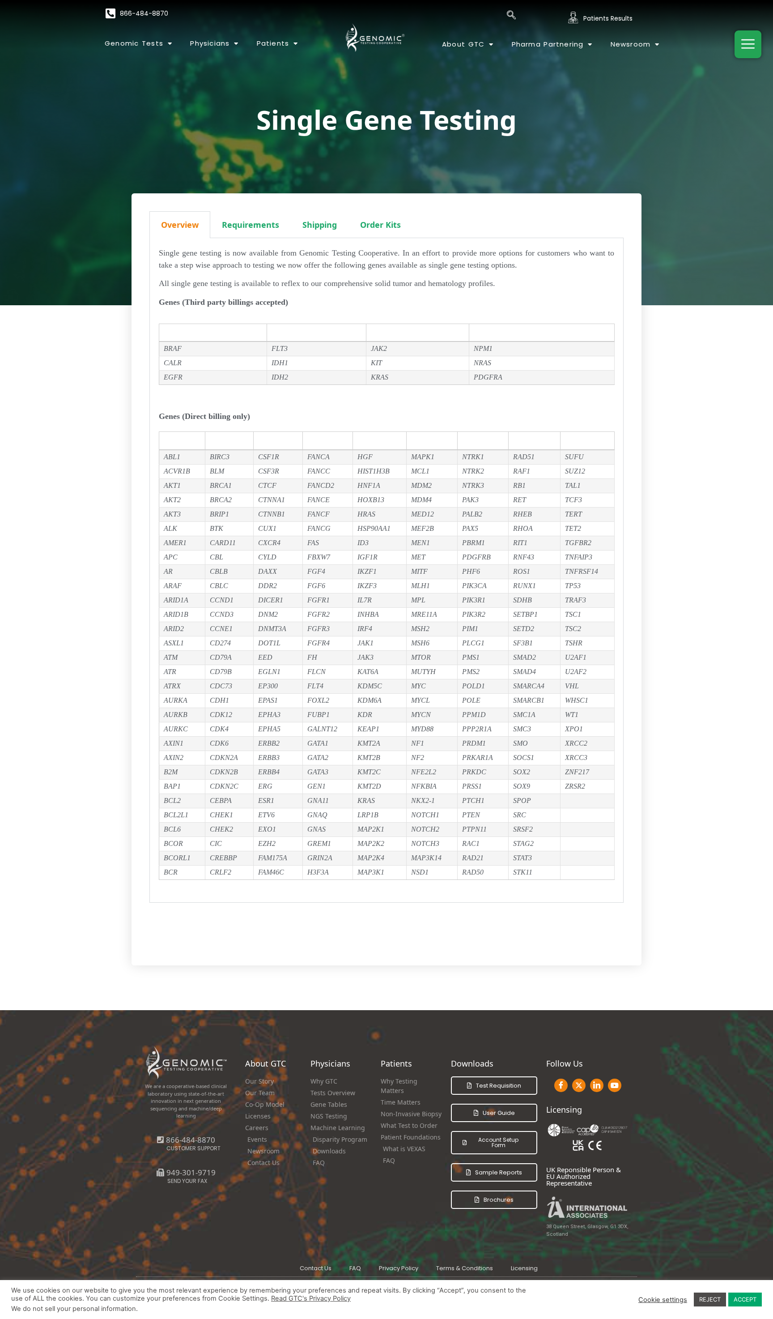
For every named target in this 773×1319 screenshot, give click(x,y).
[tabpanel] (386, 570)
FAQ (355, 1268)
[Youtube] (614, 1085)
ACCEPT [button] (745, 1299)
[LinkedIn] (596, 1085)
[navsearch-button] (511, 16)
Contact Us (315, 1268)
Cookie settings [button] (662, 1300)
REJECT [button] (710, 1299)
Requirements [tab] (250, 224)
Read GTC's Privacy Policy (311, 1298)
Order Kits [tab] (380, 224)
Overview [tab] (180, 224)
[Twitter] (579, 1085)
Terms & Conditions (464, 1268)
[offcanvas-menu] (748, 44)
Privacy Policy (398, 1268)
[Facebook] (561, 1085)
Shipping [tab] (319, 224)
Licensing (524, 1268)
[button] (186, 1172)
